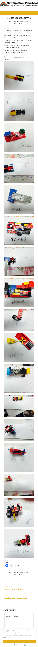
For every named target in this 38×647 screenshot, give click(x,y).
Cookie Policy (6, 637)
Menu (22, 13)
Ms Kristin (13, 21)
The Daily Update (20, 24)
